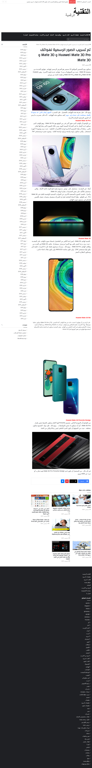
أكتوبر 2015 (23, 299)
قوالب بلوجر (86, 741)
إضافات (88, 644)
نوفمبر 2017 (22, 230)
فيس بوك (87, 739)
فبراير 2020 (22, 155)
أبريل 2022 (23, 83)
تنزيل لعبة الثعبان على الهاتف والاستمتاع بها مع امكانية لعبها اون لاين (51, 2)
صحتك (88, 733)
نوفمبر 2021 (22, 96)
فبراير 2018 (23, 221)
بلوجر (88, 686)
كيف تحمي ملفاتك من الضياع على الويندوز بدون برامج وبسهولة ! (61, 534)
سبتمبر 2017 (22, 235)
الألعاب (88, 650)
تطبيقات (87, 700)
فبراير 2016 (23, 288)
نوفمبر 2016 (22, 263)
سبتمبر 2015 (22, 302)
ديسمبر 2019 (22, 160)
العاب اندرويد (66, 35)
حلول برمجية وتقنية (84, 719)
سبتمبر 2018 (22, 202)
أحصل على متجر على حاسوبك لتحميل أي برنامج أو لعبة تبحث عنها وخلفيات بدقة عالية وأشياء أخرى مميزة (40, 511)
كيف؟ (88, 744)
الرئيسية (87, 44)
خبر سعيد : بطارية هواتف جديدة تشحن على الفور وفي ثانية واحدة (40, 520)
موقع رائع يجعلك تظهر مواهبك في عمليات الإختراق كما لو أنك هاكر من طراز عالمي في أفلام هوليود (61, 556)
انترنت (88, 680)
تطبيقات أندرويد (75, 35)
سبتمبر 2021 (22, 102)
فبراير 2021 (23, 121)
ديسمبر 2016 (22, 260)
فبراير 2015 (23, 316)
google (88, 614)
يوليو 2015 (23, 307)
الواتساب (87, 669)
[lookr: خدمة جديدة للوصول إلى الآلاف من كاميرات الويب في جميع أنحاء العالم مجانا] (82, 545)
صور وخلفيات (86, 736)
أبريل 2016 (23, 282)
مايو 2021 (23, 113)
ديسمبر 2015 (22, 293)
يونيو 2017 (23, 243)
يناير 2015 (23, 318)
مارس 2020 (22, 152)
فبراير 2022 (22, 88)
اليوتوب (88, 675)
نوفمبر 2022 (22, 63)
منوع (88, 758)
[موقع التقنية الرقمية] (78, 12)
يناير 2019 (23, 191)
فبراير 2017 (23, 255)
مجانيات (87, 753)
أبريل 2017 (23, 249)
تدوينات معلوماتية (85, 692)
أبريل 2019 (23, 182)
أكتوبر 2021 (23, 99)
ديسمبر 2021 (22, 94)
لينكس (88, 747)
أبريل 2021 (23, 116)
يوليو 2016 (23, 274)
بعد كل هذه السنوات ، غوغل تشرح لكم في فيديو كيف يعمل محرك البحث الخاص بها (82, 521)
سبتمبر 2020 (22, 135)
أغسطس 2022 (22, 72)
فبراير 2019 (23, 188)
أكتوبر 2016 (23, 266)
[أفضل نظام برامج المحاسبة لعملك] (82, 499)
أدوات (88, 631)
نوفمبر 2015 (22, 296)
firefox (88, 608)
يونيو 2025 (23, 52)
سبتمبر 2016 (22, 268)
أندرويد (88, 636)
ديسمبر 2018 (22, 194)
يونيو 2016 (23, 277)
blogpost (87, 606)
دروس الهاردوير (85, 722)
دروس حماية (86, 725)
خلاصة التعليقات (22, 335)
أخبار (88, 625)
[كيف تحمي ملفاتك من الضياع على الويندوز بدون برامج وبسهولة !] (61, 525)
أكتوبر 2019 (23, 166)
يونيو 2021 (23, 110)
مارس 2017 (23, 252)
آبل (89, 622)
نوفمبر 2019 (22, 163)
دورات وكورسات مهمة (84, 728)
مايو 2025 (23, 55)
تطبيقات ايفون (86, 705)
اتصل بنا (26, 35)
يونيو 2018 (23, 210)
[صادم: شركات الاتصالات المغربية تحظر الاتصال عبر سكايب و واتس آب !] (61, 501)
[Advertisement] (30, 18)
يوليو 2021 (23, 108)
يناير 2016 (23, 291)
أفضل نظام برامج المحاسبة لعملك (83, 506)
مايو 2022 (23, 80)
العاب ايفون (86, 661)
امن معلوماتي (86, 678)
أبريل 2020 (23, 149)
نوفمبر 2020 (22, 130)
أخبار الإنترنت (81, 44)
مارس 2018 (23, 219)
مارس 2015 (23, 313)
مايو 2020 (23, 146)
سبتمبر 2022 (22, 69)
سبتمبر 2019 (22, 169)
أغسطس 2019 (22, 171)
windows (87, 617)
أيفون (88, 642)
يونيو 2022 (23, 77)
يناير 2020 (23, 158)
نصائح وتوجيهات (85, 764)
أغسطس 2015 (22, 304)
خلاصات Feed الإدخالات (20, 333)
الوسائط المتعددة (85, 672)
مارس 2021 (23, 119)
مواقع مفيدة (58, 35)
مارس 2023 (22, 58)
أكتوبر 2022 (23, 66)
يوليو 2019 (23, 174)
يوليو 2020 (23, 141)
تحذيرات (87, 689)
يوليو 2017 (23, 241)
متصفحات (87, 750)
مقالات (88, 755)
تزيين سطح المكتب (84, 694)
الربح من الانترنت (44, 35)
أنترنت (88, 633)
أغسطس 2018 (22, 205)
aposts (88, 603)
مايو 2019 (23, 180)
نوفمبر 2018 (22, 196)
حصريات (87, 714)
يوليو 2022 (23, 74)
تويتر (88, 711)
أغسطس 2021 (22, 105)
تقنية (88, 708)
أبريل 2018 (23, 216)
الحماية (52, 35)
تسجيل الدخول (22, 330)
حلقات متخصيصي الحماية (83, 716)
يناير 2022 (23, 91)
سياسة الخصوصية (33, 35)
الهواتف (88, 667)
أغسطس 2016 (22, 271)
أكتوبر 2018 (23, 199)
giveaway (87, 611)
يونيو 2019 (23, 177)
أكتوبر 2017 (23, 232)
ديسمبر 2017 (22, 227)
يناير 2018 (23, 224)
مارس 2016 (22, 285)
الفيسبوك (87, 664)
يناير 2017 (23, 257)
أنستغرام (87, 639)
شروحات (87, 730)
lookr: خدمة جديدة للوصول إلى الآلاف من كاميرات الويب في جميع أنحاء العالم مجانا (82, 553)
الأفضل (88, 647)
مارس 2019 (22, 185)
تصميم (88, 697)
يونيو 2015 (23, 310)
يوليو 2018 (23, 207)
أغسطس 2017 (22, 238)
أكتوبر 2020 (22, 133)
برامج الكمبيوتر (86, 683)
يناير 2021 (23, 124)
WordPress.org (22, 338)
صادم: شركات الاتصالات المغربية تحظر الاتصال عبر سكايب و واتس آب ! (61, 510)
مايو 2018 (23, 213)
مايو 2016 (23, 280)
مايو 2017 (23, 246)
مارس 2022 (22, 85)
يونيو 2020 (23, 144)
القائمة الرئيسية (84, 35)
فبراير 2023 (22, 60)
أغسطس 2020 (22, 138)
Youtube (87, 619)
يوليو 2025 (23, 49)
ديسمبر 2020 (22, 127)
